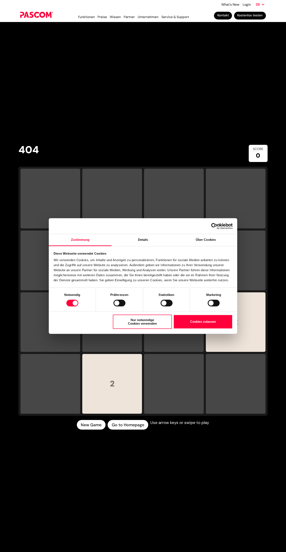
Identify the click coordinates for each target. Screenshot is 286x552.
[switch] (119, 303)
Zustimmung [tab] (80, 239)
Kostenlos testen (250, 15)
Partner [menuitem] (129, 17)
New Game (91, 425)
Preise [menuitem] (102, 17)
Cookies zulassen (203, 322)
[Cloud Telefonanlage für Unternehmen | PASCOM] (36, 15)
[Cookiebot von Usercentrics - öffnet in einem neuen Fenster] (214, 226)
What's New (230, 4)
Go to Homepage (128, 425)
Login (247, 4)
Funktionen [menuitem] (86, 17)
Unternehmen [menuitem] (148, 17)
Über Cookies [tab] (206, 239)
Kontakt (223, 15)
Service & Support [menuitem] (175, 17)
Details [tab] (143, 239)
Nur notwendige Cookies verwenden (142, 321)
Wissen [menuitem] (115, 17)
